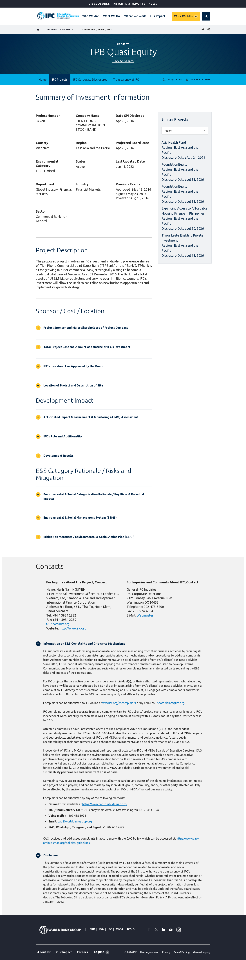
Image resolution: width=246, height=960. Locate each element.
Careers (82, 952)
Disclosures (99, 3)
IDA (101, 929)
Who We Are (90, 16)
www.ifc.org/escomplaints (119, 703)
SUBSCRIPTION (200, 79)
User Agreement (149, 952)
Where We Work (135, 16)
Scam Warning (182, 952)
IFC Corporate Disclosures (90, 79)
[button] (206, 16)
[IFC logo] (58, 16)
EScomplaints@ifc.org (169, 703)
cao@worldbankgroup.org (75, 821)
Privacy (166, 952)
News (153, 3)
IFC (110, 929)
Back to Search (123, 61)
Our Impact (157, 16)
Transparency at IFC (126, 79)
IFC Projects (60, 79)
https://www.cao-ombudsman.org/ (104, 804)
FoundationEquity (174, 164)
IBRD (92, 929)
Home (42, 79)
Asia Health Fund (174, 142)
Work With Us (183, 16)
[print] (202, 29)
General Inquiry (201, 952)
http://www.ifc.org (73, 628)
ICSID (131, 929)
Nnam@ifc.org (60, 624)
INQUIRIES (175, 79)
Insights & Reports (129, 3)
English (99, 952)
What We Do (111, 16)
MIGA (119, 929)
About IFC (44, 952)
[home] (38, 30)
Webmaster (145, 615)
